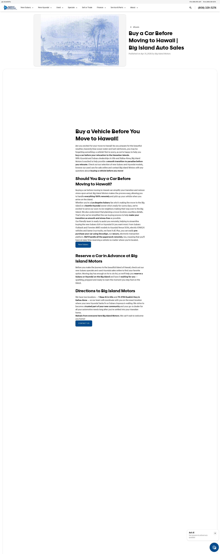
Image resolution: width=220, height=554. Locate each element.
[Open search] (190, 8)
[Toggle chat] (214, 547)
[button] (215, 533)
